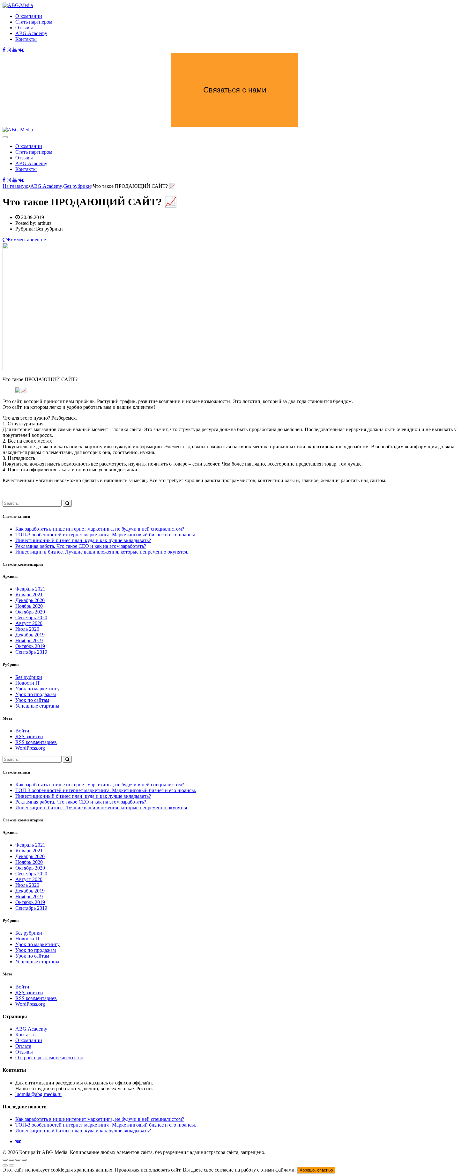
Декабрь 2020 (30, 600)
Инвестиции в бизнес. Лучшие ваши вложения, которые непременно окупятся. (101, 552)
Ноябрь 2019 (29, 640)
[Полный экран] (17, 1160)
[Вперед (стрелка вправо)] (11, 1165)
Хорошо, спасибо (316, 1170)
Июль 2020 (27, 629)
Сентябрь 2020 (31, 617)
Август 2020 (28, 623)
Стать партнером (33, 22)
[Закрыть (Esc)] (5, 1160)
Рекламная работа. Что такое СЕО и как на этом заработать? (80, 546)
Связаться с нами (234, 89)
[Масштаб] (24, 1160)
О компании (28, 16)
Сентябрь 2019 (31, 652)
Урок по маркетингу (37, 688)
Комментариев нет (28, 239)
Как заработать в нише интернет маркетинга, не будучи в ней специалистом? (99, 529)
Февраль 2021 (30, 589)
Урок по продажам (35, 694)
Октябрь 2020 (30, 611)
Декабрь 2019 (30, 634)
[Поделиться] (11, 1160)
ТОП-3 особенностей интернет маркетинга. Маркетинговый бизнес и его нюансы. (105, 534)
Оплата (23, 1046)
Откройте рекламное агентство (49, 1057)
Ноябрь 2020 (29, 606)
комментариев (36, 742)
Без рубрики (28, 677)
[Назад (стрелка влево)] (5, 1165)
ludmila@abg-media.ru (38, 1094)
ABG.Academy (31, 33)
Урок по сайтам (32, 700)
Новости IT (27, 683)
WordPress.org (30, 748)
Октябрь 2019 (30, 646)
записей (29, 736)
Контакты (26, 39)
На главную (15, 186)
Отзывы (24, 27)
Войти (22, 730)
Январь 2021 (29, 594)
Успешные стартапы (37, 706)
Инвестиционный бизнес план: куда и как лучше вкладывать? (83, 540)
